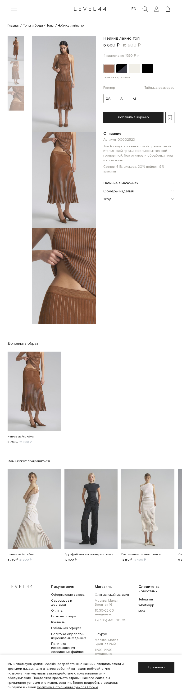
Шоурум (101, 634)
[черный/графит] (121, 68)
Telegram (145, 600)
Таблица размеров (159, 88)
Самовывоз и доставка (61, 603)
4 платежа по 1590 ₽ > (121, 56)
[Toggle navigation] (14, 9)
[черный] (147, 68)
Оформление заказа (68, 595)
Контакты (58, 622)
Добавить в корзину (133, 117)
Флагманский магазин (112, 595)
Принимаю (156, 667)
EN (133, 8)
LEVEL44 (91, 9)
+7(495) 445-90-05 (110, 620)
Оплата (57, 611)
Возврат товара (63, 616)
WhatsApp (146, 605)
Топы (50, 25)
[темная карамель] (109, 68)
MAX (141, 611)
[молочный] (134, 68)
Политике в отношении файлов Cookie (67, 687)
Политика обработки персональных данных (68, 636)
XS (108, 99)
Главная (13, 25)
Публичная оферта (66, 628)
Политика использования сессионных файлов (67, 648)
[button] (168, 9)
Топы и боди (33, 25)
